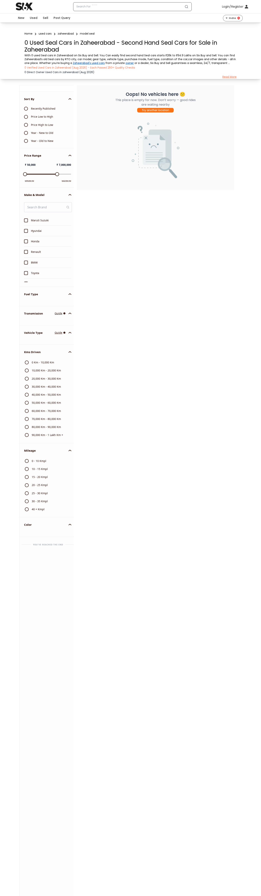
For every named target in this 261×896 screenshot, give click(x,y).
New (21, 18)
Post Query (61, 18)
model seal (87, 34)
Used (33, 18)
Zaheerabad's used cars (89, 63)
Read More (229, 77)
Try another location (155, 110)
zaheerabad (66, 34)
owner (130, 63)
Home (28, 34)
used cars (45, 34)
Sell (45, 18)
